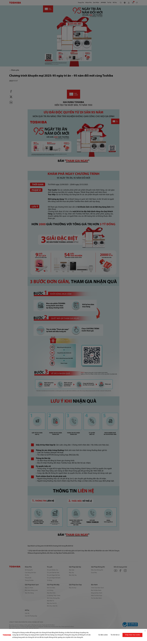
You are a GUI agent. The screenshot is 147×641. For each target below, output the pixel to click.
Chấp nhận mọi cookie (132, 635)
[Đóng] (145, 631)
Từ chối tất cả (115, 635)
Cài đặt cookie (103, 635)
